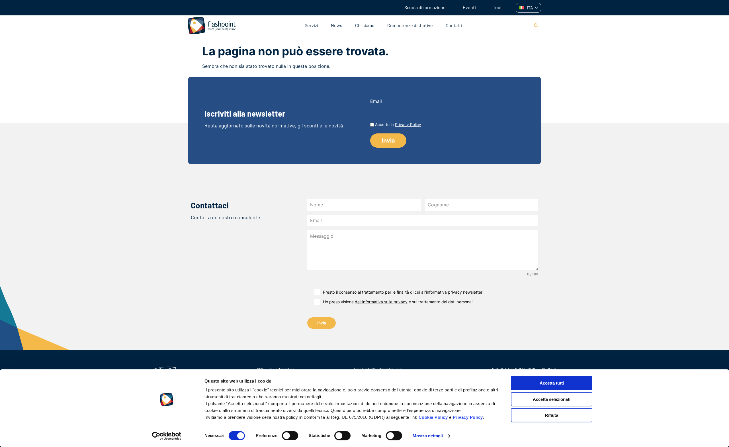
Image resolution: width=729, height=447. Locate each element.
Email (376, 101)
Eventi (469, 7)
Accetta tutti (552, 383)
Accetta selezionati (551, 399)
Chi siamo (364, 25)
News (336, 25)
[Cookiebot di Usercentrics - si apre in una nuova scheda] (167, 436)
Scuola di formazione (425, 7)
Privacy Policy (468, 417)
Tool (497, 7)
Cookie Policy (433, 417)
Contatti (454, 25)
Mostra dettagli (428, 435)
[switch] (290, 435)
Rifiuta (551, 415)
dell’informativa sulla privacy (381, 301)
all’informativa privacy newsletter (451, 292)
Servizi (311, 25)
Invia (321, 322)
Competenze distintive (410, 25)
